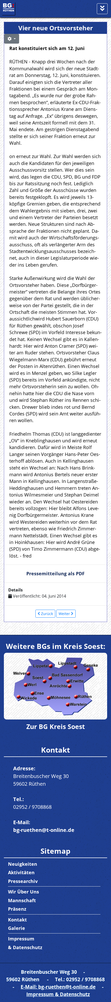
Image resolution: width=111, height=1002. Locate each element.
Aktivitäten (21, 872)
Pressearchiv (23, 881)
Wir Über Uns (23, 892)
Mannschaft (22, 900)
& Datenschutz (25, 947)
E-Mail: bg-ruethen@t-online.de (58, 986)
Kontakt (17, 920)
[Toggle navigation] (102, 8)
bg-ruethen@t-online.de (43, 829)
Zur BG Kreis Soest (55, 726)
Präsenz (17, 909)
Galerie (16, 928)
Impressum (21, 939)
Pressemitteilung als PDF (55, 573)
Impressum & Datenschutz (58, 994)
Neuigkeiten (22, 864)
